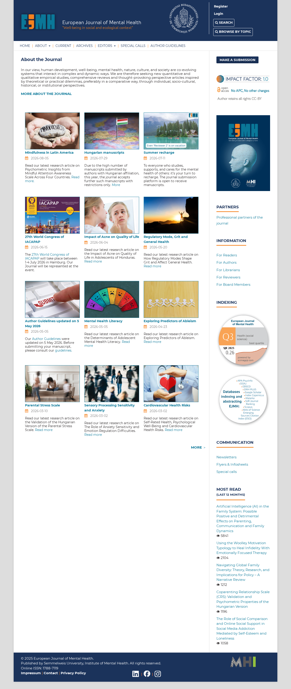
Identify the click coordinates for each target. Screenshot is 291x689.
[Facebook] (147, 677)
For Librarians (228, 270)
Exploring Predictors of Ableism (170, 321)
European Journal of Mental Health (101, 25)
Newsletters (226, 457)
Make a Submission (237, 60)
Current (63, 46)
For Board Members (233, 284)
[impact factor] (243, 100)
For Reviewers (228, 277)
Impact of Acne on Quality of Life (111, 237)
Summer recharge (159, 153)
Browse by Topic (234, 32)
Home (25, 46)
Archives (84, 46)
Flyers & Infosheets (232, 464)
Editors (105, 46)
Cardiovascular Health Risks (167, 405)
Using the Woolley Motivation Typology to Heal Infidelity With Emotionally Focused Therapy (243, 548)
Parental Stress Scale (42, 405)
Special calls (226, 472)
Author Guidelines (168, 46)
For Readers (226, 255)
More (116, 185)
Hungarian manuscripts (105, 153)
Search (225, 22)
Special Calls (133, 46)
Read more (93, 261)
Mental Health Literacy (103, 321)
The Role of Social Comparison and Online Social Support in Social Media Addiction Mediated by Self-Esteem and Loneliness (242, 629)
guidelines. (63, 350)
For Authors (226, 262)
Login (218, 14)
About (41, 46)
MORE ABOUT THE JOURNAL (46, 94)
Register (221, 6)
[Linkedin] (135, 677)
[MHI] (243, 666)
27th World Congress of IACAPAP (47, 256)
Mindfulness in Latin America (49, 153)
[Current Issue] (243, 190)
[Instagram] (158, 677)
